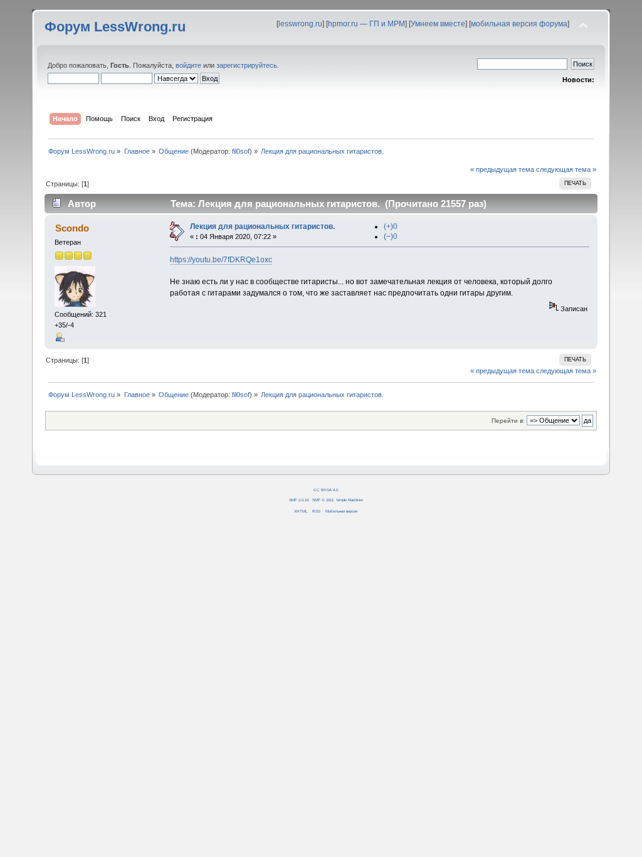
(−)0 (390, 236)
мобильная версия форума (519, 23)
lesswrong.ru (300, 23)
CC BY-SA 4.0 (325, 489)
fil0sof (241, 151)
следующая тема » (566, 169)
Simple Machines (349, 500)
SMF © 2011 (323, 500)
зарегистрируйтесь (246, 65)
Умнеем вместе (438, 23)
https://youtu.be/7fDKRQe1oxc (221, 259)
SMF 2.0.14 (298, 500)
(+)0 (390, 226)
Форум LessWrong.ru (115, 27)
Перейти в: (508, 420)
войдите (188, 65)
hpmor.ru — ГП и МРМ (366, 23)
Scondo (72, 228)
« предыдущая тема (502, 169)
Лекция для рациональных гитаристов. (262, 226)
